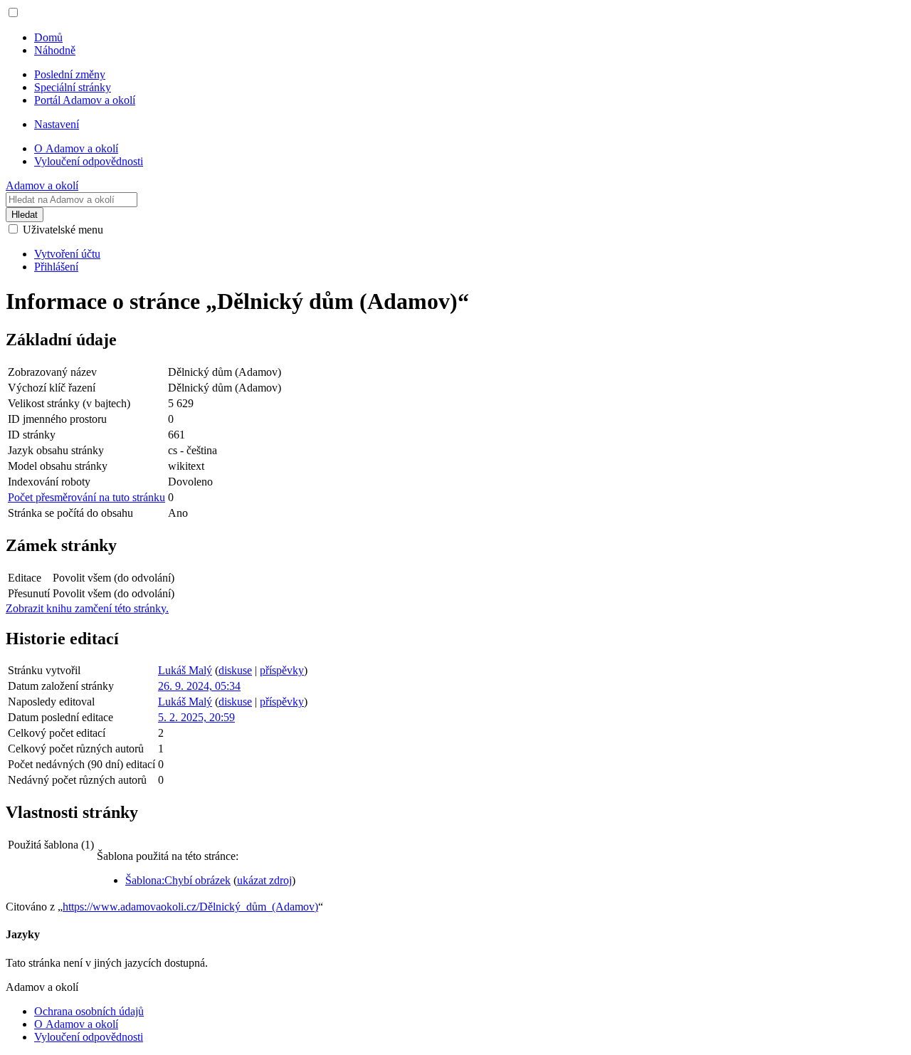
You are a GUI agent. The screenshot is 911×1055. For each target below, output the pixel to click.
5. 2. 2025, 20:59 (196, 717)
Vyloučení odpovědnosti (88, 1037)
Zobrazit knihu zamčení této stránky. (87, 608)
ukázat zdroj (264, 880)
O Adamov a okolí (76, 1024)
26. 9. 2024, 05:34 (199, 686)
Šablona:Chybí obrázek (178, 880)
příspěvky (282, 670)
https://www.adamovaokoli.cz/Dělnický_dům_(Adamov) (190, 907)
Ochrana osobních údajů (89, 1011)
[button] (13, 12)
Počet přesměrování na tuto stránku (86, 497)
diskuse (235, 670)
